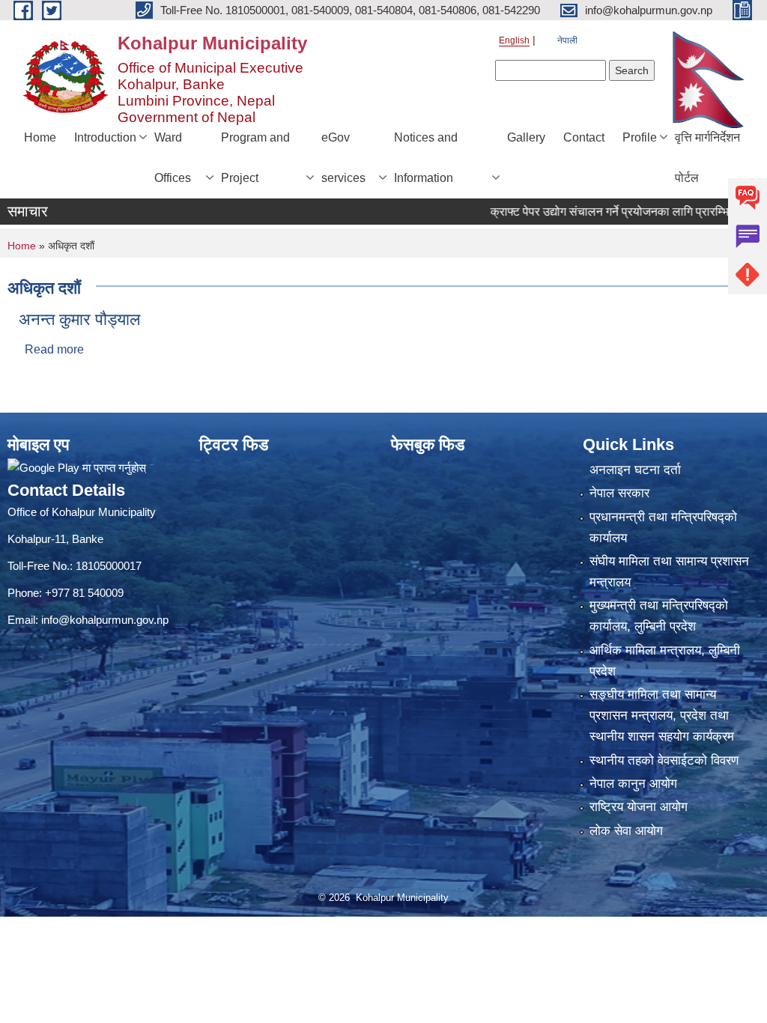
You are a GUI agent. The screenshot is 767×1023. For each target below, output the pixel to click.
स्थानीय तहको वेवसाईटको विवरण (664, 760)
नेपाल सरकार (619, 493)
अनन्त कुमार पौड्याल (79, 319)
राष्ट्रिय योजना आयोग (638, 807)
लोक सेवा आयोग (626, 831)
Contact (583, 137)
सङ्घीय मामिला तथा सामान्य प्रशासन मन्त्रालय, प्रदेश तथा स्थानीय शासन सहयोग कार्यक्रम (661, 715)
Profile (639, 137)
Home (40, 137)
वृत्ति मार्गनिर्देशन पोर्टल (707, 157)
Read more (54, 349)
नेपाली (567, 40)
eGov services (343, 157)
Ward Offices (172, 157)
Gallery (526, 137)
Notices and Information (426, 157)
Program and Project (255, 157)
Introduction (105, 137)
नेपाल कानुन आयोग (633, 784)
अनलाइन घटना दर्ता (635, 470)
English (514, 40)
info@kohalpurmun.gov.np (105, 619)
